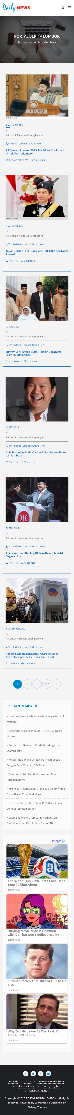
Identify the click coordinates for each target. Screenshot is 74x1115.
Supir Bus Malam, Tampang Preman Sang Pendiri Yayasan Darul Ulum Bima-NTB (32, 820)
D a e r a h (13, 663)
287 (47, 684)
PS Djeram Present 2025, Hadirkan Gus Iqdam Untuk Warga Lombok (35, 151)
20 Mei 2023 (12, 528)
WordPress (41, 1102)
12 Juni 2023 (13, 326)
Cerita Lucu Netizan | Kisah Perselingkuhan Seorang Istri (33, 748)
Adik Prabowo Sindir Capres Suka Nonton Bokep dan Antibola (36, 454)
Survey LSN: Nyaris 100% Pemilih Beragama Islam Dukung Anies (33, 353)
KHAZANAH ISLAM (18, 159)
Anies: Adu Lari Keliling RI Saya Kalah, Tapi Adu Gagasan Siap (35, 554)
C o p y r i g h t (50, 1086)
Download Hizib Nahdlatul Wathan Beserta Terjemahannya (33, 776)
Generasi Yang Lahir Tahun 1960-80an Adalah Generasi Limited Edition (34, 805)
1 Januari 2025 (14, 226)
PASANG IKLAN (38, 1091)
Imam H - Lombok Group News (24, 143)
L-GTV (27, 1081)
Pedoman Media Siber (51, 1081)
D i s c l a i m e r (26, 1086)
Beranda (13, 1081)
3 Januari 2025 (14, 125)
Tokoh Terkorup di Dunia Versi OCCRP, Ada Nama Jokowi (37, 252)
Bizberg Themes (37, 1107)
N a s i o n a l (15, 361)
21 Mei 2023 (12, 427)
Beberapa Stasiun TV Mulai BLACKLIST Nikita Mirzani (34, 733)
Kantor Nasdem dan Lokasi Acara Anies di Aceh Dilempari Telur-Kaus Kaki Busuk (32, 655)
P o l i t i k (13, 260)
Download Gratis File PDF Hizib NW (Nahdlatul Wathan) (35, 719)
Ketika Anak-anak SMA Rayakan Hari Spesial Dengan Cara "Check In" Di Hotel (33, 762)
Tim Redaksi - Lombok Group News (26, 244)
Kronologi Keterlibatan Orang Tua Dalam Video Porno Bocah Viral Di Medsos (35, 791)
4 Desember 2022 (16, 628)
